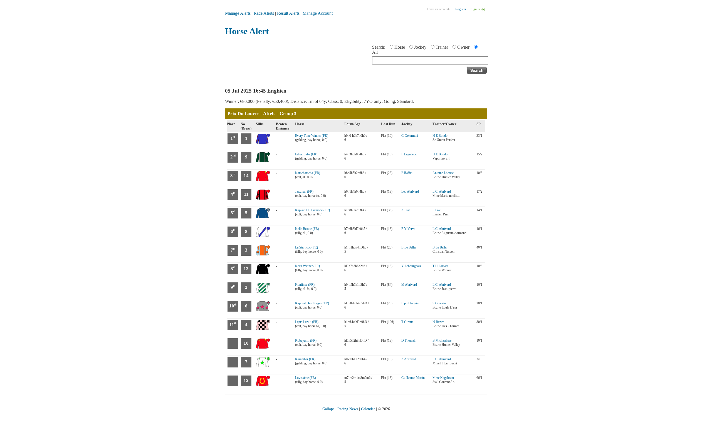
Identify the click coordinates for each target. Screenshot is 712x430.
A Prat (405, 210)
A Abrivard (408, 359)
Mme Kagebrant (443, 378)
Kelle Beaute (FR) (307, 229)
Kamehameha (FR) (307, 173)
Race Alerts (264, 13)
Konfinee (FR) (305, 285)
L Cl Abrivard (441, 191)
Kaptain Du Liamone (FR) (312, 210)
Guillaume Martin (413, 378)
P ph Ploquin (410, 303)
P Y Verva (408, 229)
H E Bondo (440, 136)
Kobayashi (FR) (306, 340)
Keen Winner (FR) (307, 266)
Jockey (420, 47)
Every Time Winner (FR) (311, 136)
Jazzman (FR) (304, 191)
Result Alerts (288, 13)
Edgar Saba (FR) (306, 154)
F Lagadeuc (409, 154)
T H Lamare (440, 266)
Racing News (347, 409)
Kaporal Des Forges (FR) (312, 303)
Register (460, 9)
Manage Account (318, 13)
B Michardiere (441, 340)
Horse (399, 47)
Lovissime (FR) (305, 378)
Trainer (442, 47)
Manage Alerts (238, 13)
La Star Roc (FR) (306, 247)
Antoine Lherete (443, 173)
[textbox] (430, 60)
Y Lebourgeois (411, 266)
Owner (463, 47)
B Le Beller (408, 247)
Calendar (368, 409)
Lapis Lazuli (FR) (306, 322)
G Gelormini (409, 136)
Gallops (328, 409)
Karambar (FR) (305, 359)
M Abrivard (409, 285)
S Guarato (439, 303)
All (375, 52)
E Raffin (406, 173)
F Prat (436, 210)
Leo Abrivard (410, 191)
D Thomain (408, 340)
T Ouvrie (407, 322)
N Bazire (438, 322)
